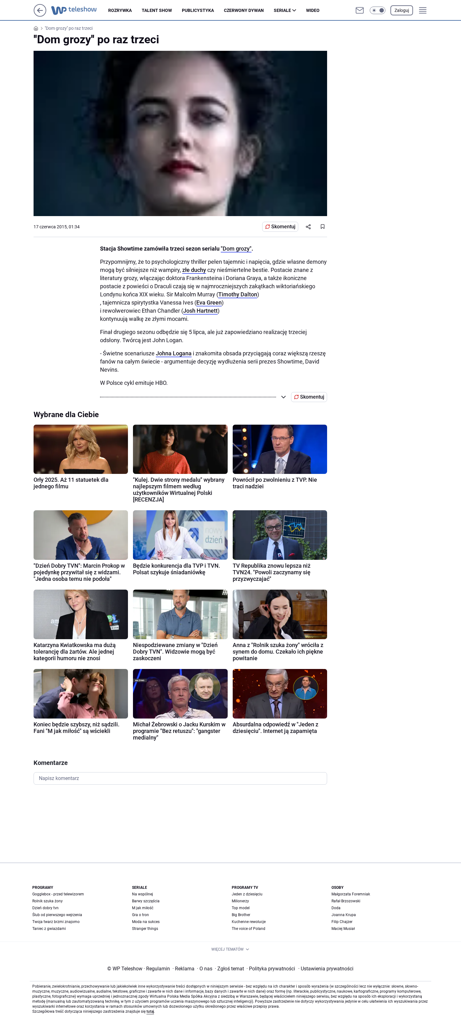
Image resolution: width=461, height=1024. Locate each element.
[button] (377, 10)
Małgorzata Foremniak (350, 894)
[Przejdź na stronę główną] (40, 15)
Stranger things (145, 928)
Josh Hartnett (200, 310)
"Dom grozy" (236, 248)
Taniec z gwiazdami (49, 928)
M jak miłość (142, 908)
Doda (336, 908)
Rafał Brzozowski (345, 901)
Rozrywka (120, 10)
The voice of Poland (248, 928)
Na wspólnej (142, 894)
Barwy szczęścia (146, 901)
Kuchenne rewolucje (249, 922)
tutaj (150, 1011)
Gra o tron (140, 915)
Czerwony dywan (244, 10)
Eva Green (209, 302)
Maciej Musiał (343, 928)
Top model (241, 908)
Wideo (313, 10)
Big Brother (241, 915)
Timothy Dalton (237, 294)
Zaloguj (402, 10)
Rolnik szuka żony (47, 901)
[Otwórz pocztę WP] (360, 10)
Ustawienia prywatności (325, 969)
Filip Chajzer (341, 922)
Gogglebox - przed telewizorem (58, 894)
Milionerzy (240, 901)
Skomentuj (283, 227)
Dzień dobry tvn (45, 908)
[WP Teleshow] (79, 10)
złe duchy (194, 270)
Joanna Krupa (343, 915)
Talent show (157, 10)
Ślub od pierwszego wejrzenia (57, 915)
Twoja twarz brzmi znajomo (56, 922)
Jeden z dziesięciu (247, 894)
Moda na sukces (146, 922)
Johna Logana (174, 353)
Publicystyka (198, 10)
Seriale (282, 10)
